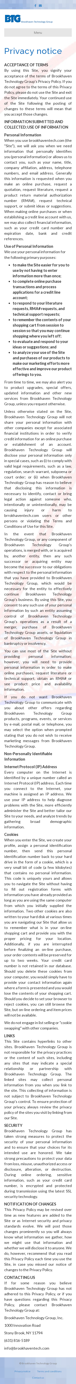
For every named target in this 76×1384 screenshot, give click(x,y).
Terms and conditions (49, 1371)
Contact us (38, 1377)
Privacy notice (22, 1371)
